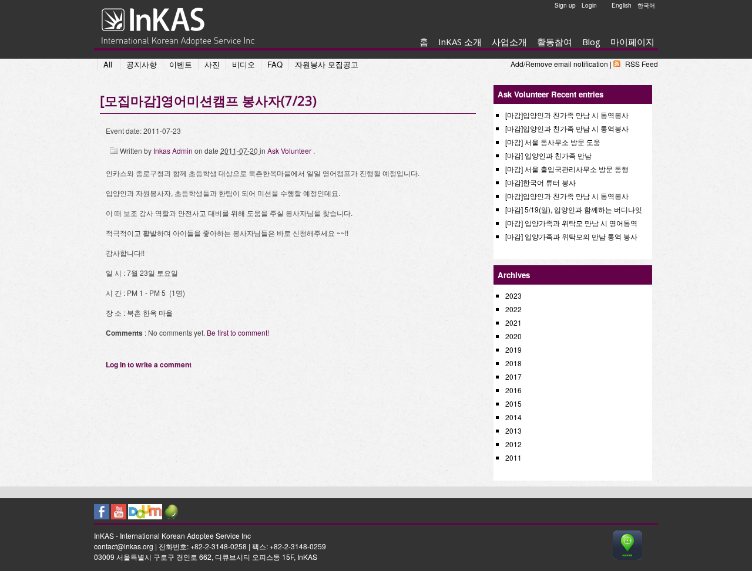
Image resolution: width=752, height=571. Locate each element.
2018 (513, 363)
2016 (513, 390)
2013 (513, 430)
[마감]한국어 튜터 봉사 (540, 182)
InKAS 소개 (460, 42)
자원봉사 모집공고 (326, 64)
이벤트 (180, 64)
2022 (513, 309)
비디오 (243, 64)
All (107, 64)
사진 (212, 64)
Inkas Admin (173, 151)
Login (589, 5)
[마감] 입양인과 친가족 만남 (548, 155)
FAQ (275, 64)
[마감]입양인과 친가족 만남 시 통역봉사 (567, 115)
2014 (513, 417)
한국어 (646, 5)
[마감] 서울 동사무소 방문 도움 (552, 142)
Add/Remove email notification (559, 64)
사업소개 (509, 42)
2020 (513, 336)
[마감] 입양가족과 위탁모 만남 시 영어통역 (571, 223)
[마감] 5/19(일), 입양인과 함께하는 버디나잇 (573, 209)
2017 (513, 376)
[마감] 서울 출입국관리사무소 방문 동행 (567, 169)
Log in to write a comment (149, 364)
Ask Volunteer (290, 151)
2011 (513, 457)
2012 (513, 444)
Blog (591, 42)
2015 (513, 403)
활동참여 (554, 42)
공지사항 (141, 64)
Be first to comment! (238, 332)
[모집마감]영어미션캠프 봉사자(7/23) (208, 100)
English (622, 5)
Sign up (565, 5)
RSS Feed (641, 64)
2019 (513, 349)
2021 (513, 322)
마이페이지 (632, 42)
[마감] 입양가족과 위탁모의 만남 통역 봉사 (571, 236)
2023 (513, 295)
